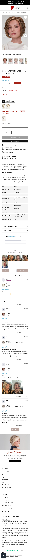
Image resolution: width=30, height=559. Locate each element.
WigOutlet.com (6, 519)
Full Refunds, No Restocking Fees (9, 153)
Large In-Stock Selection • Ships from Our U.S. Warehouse (15, 148)
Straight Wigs (17, 208)
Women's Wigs (17, 189)
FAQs (3, 477)
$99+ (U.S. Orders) (12, 145)
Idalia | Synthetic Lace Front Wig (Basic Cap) (14, 286)
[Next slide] (25, 35)
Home (3, 12)
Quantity (3, 129)
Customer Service (6, 490)
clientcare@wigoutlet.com (10, 508)
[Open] (3, 555)
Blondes (12, 101)
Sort (16, 275)
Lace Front (16, 197)
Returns (3, 482)
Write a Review (23, 271)
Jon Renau (5, 68)
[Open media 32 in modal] (25, 17)
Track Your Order (6, 471)
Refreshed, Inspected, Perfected (9, 157)
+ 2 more (19, 392)
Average (16, 202)
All (3, 101)
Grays (7, 101)
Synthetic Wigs (17, 205)
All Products (8, 12)
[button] (2, 8)
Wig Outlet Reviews (6, 487)
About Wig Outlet (5, 484)
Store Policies (5, 479)
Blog (3, 474)
